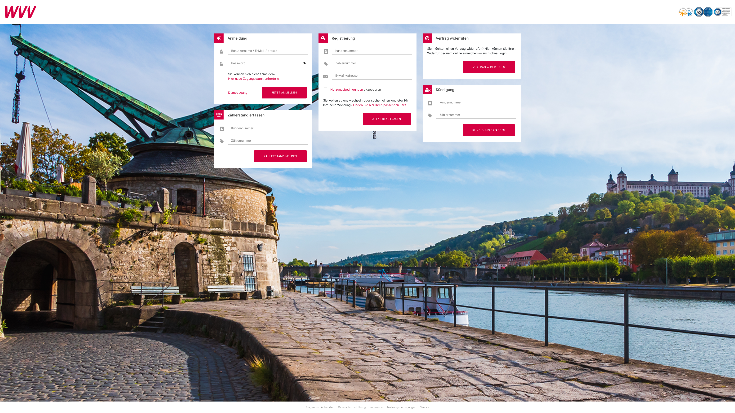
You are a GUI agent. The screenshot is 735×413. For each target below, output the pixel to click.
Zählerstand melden (280, 156)
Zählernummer (241, 140)
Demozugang (237, 92)
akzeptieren (355, 89)
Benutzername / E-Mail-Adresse (254, 51)
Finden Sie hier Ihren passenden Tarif (379, 105)
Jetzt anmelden (284, 92)
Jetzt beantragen (386, 118)
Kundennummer (242, 128)
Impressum (376, 407)
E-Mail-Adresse (346, 75)
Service (424, 407)
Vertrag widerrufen (489, 67)
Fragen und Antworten (320, 407)
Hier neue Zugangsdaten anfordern (253, 78)
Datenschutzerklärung (352, 407)
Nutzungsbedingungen (346, 89)
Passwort (238, 63)
